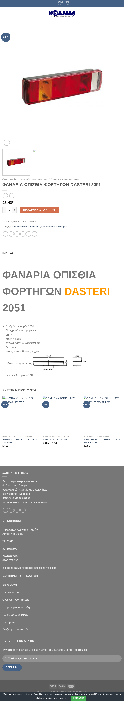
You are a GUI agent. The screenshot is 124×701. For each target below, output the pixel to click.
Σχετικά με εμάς (11, 592)
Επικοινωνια (64, 692)
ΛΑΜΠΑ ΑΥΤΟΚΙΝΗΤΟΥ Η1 (57, 439)
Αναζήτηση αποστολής (15, 629)
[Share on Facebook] (11, 234)
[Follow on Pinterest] (23, 510)
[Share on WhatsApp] (5, 234)
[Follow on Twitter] (17, 510)
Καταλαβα (78, 698)
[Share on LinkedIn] (34, 234)
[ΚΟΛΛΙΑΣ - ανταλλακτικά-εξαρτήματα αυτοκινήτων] (62, 14)
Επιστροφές (9, 622)
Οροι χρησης (80, 692)
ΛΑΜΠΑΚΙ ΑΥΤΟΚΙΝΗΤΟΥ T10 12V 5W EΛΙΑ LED (102, 441)
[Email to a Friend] (23, 234)
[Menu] (4, 14)
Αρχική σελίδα (9, 179)
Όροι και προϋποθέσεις (15, 599)
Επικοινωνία (9, 584)
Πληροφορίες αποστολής (16, 607)
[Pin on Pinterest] (28, 234)
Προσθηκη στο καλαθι (39, 209)
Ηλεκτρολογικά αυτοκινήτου (34, 179)
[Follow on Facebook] (5, 510)
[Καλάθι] (120, 13)
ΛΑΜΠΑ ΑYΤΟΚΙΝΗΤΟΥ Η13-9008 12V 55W (20, 441)
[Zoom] (7, 143)
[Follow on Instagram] (11, 510)
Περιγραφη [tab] (8, 253)
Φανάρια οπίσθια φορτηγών (65, 179)
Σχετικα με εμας (46, 692)
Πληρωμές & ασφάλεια (15, 614)
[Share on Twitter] (17, 234)
